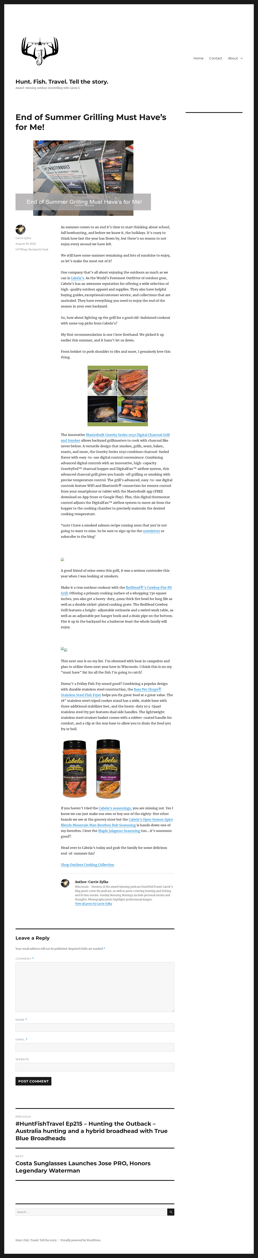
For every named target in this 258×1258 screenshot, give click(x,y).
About (233, 58)
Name (21, 1019)
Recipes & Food (38, 249)
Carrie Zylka (23, 238)
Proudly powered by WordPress (81, 1240)
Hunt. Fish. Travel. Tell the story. (62, 81)
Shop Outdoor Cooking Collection (87, 865)
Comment (25, 958)
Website (22, 1059)
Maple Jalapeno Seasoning (119, 831)
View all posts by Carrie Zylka (93, 903)
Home (199, 58)
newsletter (151, 531)
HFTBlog (21, 249)
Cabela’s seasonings (115, 808)
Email (22, 1039)
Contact (215, 58)
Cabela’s (77, 278)
